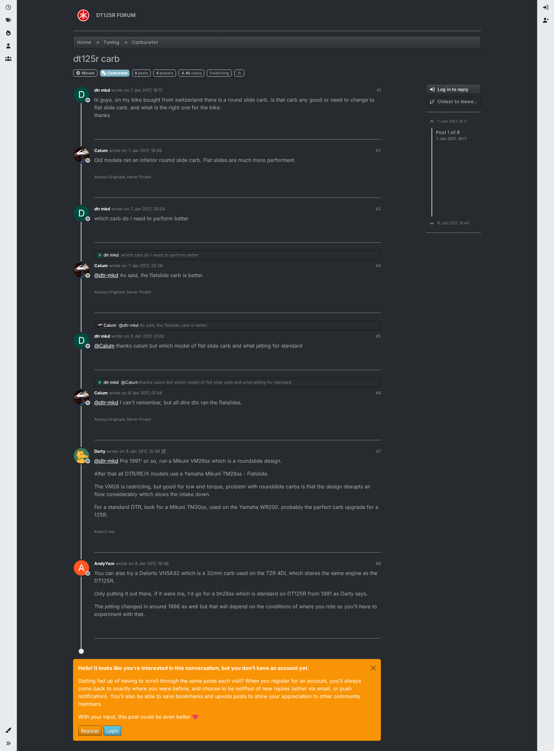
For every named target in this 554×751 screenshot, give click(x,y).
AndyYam (104, 563)
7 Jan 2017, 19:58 (145, 150)
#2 (378, 150)
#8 (378, 563)
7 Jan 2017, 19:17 (146, 90)
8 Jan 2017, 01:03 (147, 336)
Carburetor (117, 73)
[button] (8, 730)
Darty (99, 451)
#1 (379, 90)
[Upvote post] (340, 132)
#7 (378, 451)
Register (90, 730)
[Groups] (8, 59)
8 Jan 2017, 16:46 (152, 563)
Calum (101, 150)
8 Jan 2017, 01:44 (145, 392)
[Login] (545, 8)
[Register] (545, 20)
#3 (378, 208)
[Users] (8, 46)
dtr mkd (102, 90)
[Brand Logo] (83, 15)
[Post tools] (375, 132)
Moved (88, 73)
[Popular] (8, 33)
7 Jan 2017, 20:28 (145, 265)
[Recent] (8, 8)
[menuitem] (545, 8)
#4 (378, 265)
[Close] (373, 668)
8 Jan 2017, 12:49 (143, 451)
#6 (378, 392)
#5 (378, 336)
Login (112, 730)
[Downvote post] (362, 132)
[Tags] (8, 20)
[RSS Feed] (239, 73)
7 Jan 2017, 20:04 (147, 208)
